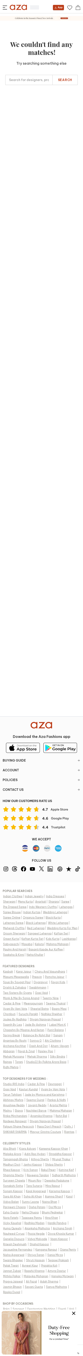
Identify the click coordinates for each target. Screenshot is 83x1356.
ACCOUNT (11, 770)
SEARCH (65, 80)
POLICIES (10, 780)
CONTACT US (13, 790)
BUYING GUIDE (14, 760)
